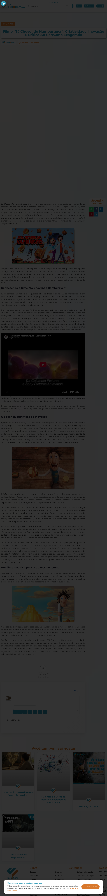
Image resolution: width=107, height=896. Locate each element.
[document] (53, 448)
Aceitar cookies (90, 887)
